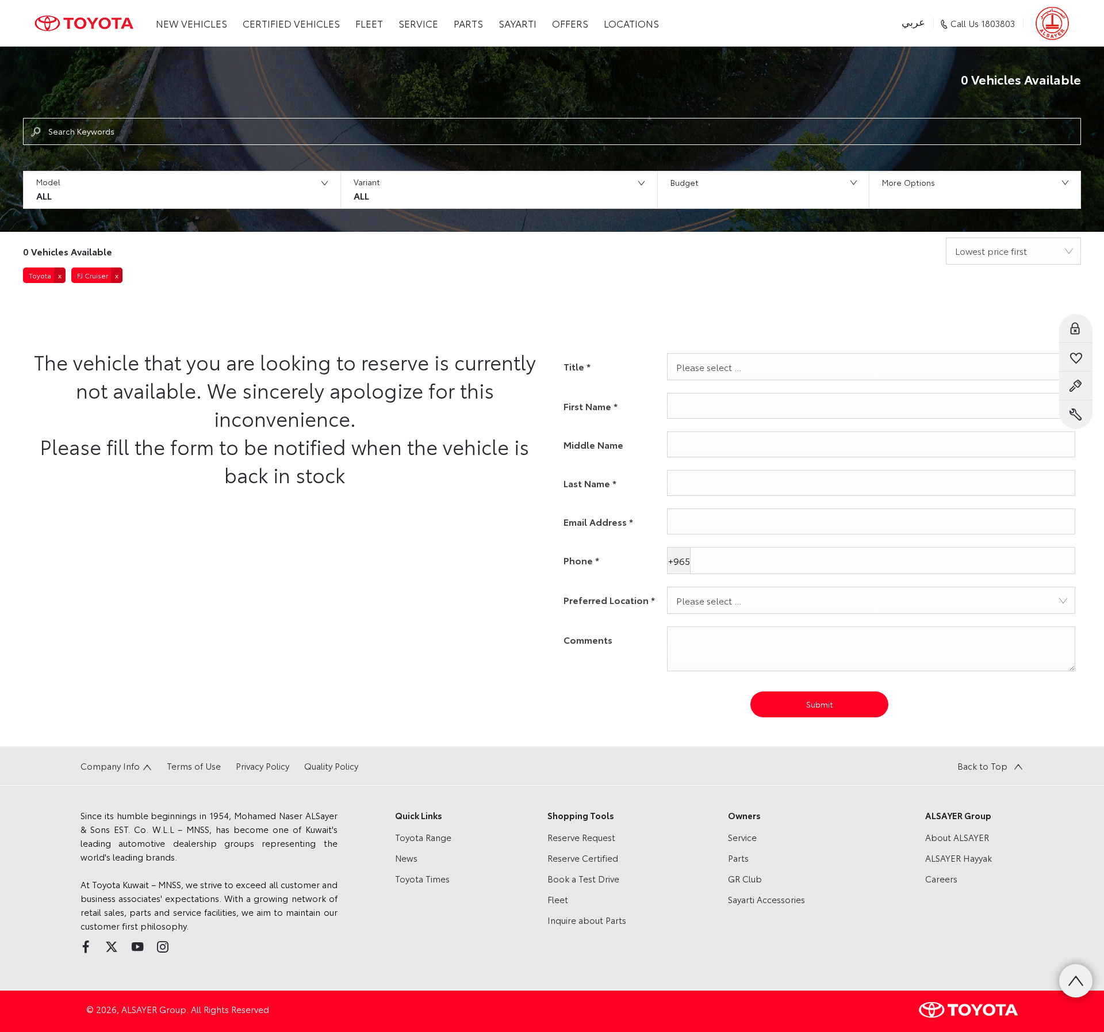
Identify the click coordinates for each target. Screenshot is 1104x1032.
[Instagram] (162, 946)
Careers (941, 878)
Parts (738, 857)
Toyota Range (423, 837)
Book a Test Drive (583, 878)
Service (742, 837)
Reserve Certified (582, 857)
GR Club (745, 878)
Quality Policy (331, 765)
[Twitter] (111, 946)
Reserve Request (581, 837)
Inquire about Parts (586, 919)
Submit (819, 704)
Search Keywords (81, 131)
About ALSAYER (957, 837)
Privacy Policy (262, 765)
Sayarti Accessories (766, 899)
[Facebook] (85, 946)
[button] (181, 189)
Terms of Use (194, 765)
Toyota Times (422, 878)
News (406, 857)
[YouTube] (137, 946)
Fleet (557, 899)
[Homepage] (83, 23)
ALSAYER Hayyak (958, 857)
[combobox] (1013, 251)
